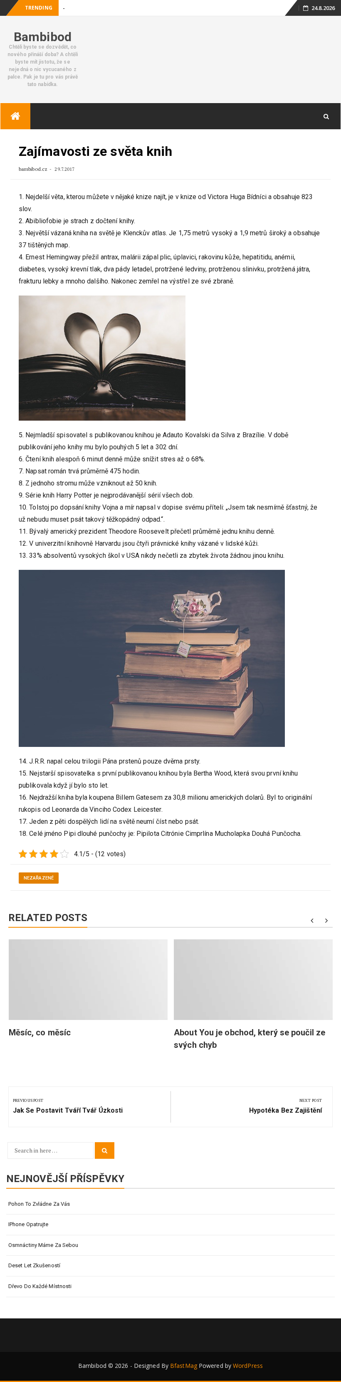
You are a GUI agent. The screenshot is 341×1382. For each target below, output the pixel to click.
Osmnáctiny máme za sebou (43, 1245)
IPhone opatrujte (28, 1224)
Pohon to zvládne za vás (39, 1204)
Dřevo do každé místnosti (40, 1286)
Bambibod (43, 37)
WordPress (248, 1366)
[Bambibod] (15, 116)
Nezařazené (39, 878)
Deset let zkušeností (34, 1265)
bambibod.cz (34, 169)
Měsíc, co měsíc (40, 1032)
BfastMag (183, 1366)
